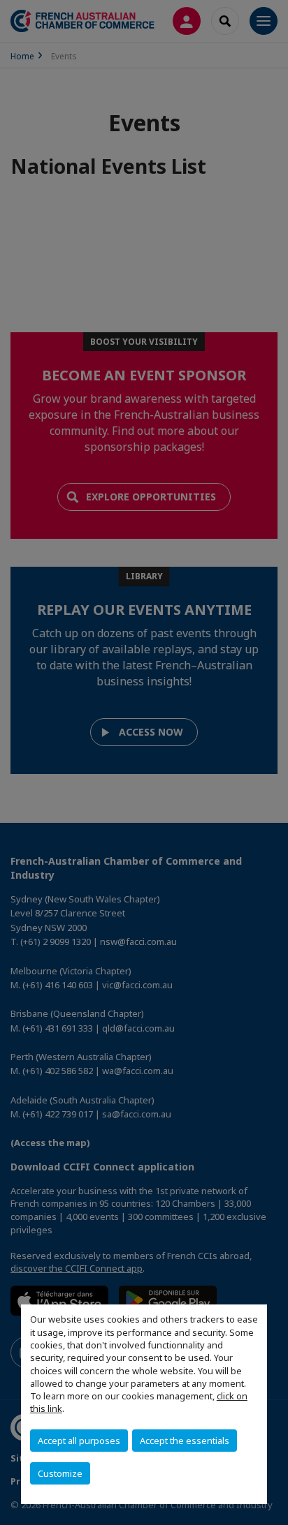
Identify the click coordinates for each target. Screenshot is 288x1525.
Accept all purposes (79, 1440)
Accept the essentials (184, 1440)
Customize (60, 1473)
